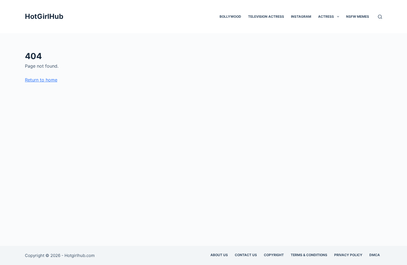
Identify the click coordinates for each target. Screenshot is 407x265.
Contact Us (246, 255)
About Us (219, 255)
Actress (326, 16)
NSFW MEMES (357, 16)
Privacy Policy (348, 255)
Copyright (274, 255)
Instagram (301, 16)
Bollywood (230, 16)
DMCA (374, 255)
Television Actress (266, 16)
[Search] (380, 17)
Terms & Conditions (309, 255)
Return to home (41, 80)
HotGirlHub (44, 16)
